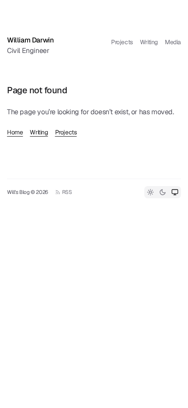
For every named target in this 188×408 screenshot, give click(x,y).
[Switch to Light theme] (150, 192)
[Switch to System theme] (175, 192)
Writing (149, 42)
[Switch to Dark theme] (163, 192)
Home (15, 132)
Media (173, 42)
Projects (122, 42)
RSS (67, 192)
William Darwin (30, 40)
